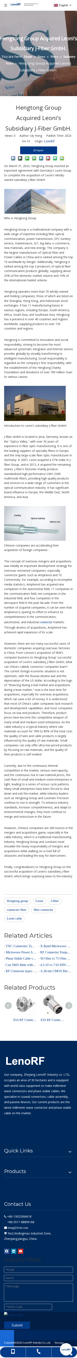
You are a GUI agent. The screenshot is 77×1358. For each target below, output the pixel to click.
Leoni (39, 901)
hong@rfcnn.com (18, 1227)
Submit (17, 1325)
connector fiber (16, 910)
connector (46, 622)
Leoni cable (14, 918)
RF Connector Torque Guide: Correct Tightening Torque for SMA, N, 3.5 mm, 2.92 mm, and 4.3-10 (55, 952)
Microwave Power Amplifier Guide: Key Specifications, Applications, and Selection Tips (21, 952)
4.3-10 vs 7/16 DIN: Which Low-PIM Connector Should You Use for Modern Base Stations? (55, 965)
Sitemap (59, 1342)
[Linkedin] (13, 1251)
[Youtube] (20, 1251)
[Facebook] (6, 1251)
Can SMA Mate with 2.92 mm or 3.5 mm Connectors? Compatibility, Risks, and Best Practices (21, 965)
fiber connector (43, 910)
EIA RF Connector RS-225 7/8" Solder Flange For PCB (25, 1020)
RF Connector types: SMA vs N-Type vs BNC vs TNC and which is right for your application (21, 971)
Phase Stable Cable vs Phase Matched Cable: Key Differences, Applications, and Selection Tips (21, 958)
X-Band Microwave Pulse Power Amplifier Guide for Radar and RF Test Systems (55, 946)
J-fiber (55, 901)
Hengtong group (17, 901)
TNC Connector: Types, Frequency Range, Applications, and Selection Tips (21, 946)
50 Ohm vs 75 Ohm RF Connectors (55, 958)
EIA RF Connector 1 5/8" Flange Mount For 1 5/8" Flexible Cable (52, 1020)
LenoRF (49, 141)
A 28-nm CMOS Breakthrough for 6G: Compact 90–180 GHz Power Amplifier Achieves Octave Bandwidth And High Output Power (55, 971)
